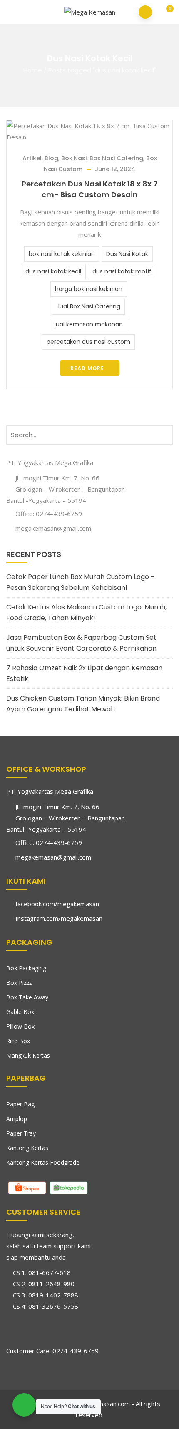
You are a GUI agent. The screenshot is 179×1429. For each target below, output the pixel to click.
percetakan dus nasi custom (88, 342)
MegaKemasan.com (102, 1403)
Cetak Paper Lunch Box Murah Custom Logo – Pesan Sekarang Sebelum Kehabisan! (80, 582)
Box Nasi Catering (116, 158)
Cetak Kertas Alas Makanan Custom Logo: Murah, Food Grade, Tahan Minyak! (86, 612)
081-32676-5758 (53, 1306)
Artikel (32, 158)
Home (32, 70)
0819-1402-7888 (53, 1295)
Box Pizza (19, 983)
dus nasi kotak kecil (53, 271)
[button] (164, 13)
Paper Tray (21, 1133)
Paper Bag (20, 1104)
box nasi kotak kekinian (62, 254)
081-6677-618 (49, 1272)
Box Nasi (74, 158)
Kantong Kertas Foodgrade (43, 1162)
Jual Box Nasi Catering (88, 306)
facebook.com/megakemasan (57, 904)
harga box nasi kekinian (88, 289)
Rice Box (18, 1041)
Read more (87, 368)
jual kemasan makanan (89, 324)
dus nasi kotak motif (122, 271)
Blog (51, 158)
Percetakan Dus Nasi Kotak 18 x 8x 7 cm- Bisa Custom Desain (90, 189)
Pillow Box (20, 1026)
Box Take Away (27, 997)
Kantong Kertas (27, 1148)
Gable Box (20, 1012)
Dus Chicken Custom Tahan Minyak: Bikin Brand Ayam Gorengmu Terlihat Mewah (83, 703)
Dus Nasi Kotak (127, 254)
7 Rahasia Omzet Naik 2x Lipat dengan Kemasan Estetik (84, 673)
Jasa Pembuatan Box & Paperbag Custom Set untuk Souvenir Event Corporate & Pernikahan (81, 643)
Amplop (16, 1119)
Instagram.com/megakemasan (58, 918)
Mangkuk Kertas (28, 1055)
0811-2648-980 (51, 1284)
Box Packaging (26, 968)
